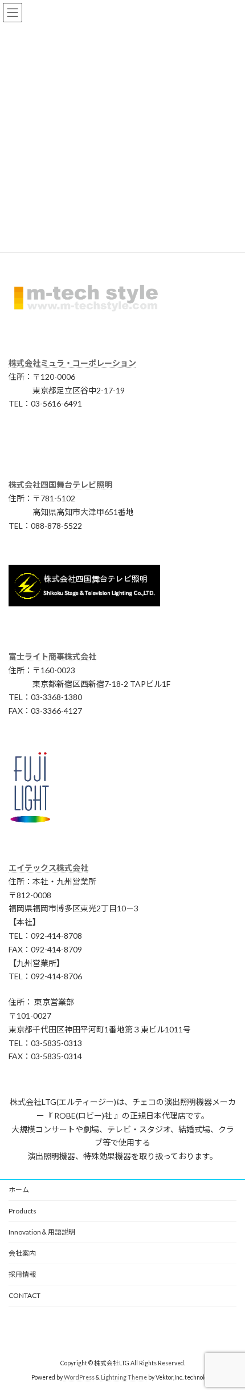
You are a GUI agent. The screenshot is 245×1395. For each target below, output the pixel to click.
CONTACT (24, 1295)
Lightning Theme (124, 1377)
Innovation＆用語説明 (42, 1232)
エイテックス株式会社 (48, 868)
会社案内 (22, 1253)
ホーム (19, 1189)
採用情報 (22, 1274)
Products (22, 1211)
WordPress (79, 1377)
